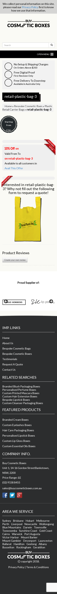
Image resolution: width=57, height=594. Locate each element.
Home (8, 106)
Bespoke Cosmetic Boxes (17, 353)
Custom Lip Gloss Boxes (16, 440)
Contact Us (9, 369)
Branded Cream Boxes (15, 419)
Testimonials (9, 359)
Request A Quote (12, 364)
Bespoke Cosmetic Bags (28, 106)
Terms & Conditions (37, 567)
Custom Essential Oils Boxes (18, 446)
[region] (28, 302)
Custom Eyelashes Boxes (17, 425)
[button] (43, 54)
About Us (7, 343)
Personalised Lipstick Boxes (18, 435)
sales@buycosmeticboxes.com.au (22, 488)
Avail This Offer (14, 168)
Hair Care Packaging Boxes (18, 430)
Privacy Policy (30, 7)
